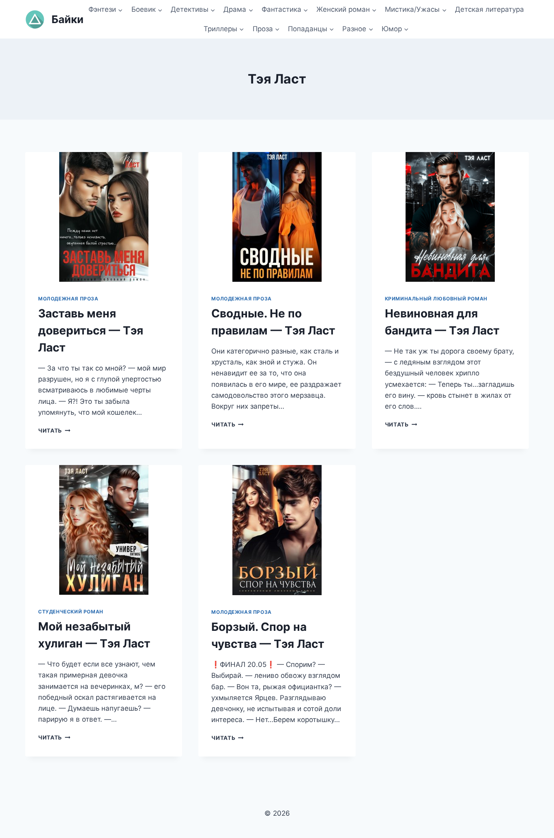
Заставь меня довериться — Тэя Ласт (90, 330)
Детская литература (489, 9)
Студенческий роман (70, 612)
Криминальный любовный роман (436, 299)
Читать (54, 430)
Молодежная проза (68, 299)
